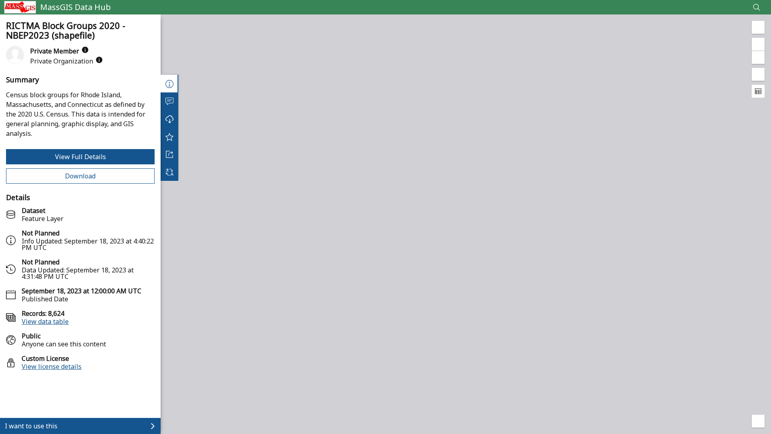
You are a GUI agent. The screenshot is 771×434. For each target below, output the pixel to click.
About (169, 83)
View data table (45, 321)
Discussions (169, 101)
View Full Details (80, 156)
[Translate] (169, 172)
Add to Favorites (169, 136)
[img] (85, 50)
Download (80, 176)
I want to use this (31, 426)
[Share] (169, 154)
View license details (52, 366)
